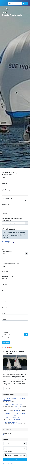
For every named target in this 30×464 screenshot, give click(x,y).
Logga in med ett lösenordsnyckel (16, 455)
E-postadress (6, 204)
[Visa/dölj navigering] (3, 3)
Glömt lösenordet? (8, 463)
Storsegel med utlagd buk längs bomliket (15, 413)
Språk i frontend (6, 220)
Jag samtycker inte (20, 242)
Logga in (15, 459)
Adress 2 (4, 284)
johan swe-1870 (17, 406)
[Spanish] (10, 347)
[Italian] (9, 347)
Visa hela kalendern (8, 434)
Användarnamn (6, 183)
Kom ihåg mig (8, 451)
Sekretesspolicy (6, 241)
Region (4, 296)
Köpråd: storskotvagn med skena (13, 409)
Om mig (4, 319)
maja (15, 415)
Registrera (6, 342)
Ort (3, 290)
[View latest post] (3, 398)
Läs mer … (8, 388)
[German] (8, 347)
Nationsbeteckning (7, 251)
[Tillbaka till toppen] (27, 461)
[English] (2, 347)
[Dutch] (4, 347)
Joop (11, 401)
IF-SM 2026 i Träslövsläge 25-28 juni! (14, 404)
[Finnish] (5, 347)
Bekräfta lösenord (7, 198)
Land (4, 302)
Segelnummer (5, 258)
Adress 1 (5, 278)
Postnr (4, 308)
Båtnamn (4, 266)
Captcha (5, 213)
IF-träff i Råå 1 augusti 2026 (12, 417)
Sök (26, 3)
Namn (4, 177)
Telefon (4, 313)
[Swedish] (11, 347)
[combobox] (15, 3)
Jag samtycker (8, 242)
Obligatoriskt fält (7, 174)
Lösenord (5, 189)
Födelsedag (5, 332)
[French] (6, 347)
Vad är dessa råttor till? (11, 422)
